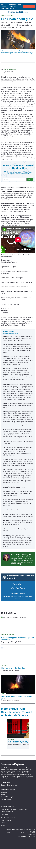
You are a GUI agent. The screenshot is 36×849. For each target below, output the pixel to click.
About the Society (6, 820)
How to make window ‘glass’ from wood (14, 287)
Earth (3, 693)
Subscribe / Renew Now (29, 6)
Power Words (18, 584)
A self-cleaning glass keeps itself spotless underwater (15, 272)
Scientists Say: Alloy (18, 742)
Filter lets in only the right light (12, 278)
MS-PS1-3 (29, 596)
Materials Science (7, 15)
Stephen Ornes (7, 670)
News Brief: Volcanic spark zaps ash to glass (16, 282)
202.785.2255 (31, 834)
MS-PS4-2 (18, 598)
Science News (6, 782)
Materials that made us (9, 309)
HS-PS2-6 (13, 596)
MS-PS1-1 (18, 596)
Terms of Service (21, 836)
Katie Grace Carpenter (16, 744)
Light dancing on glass (8, 267)
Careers (3, 825)
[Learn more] (14, 578)
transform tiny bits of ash (20, 146)
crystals (29, 99)
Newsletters (4, 814)
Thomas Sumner (7, 701)
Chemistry (11, 739)
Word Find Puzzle (18, 588)
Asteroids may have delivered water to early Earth (16, 299)
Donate (3, 822)
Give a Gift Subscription (7, 797)
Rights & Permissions (7, 811)
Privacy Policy (31, 836)
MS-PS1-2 (24, 596)
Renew (3, 794)
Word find (4, 313)
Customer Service (6, 799)
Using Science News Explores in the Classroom (14, 809)
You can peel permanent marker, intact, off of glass (16, 292)
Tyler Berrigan (6, 642)
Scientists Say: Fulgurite (9, 262)
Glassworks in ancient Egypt (10, 304)
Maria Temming (10, 69)
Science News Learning (9, 785)
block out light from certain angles (16, 136)
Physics (4, 665)
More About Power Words (10, 334)
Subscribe (4, 792)
